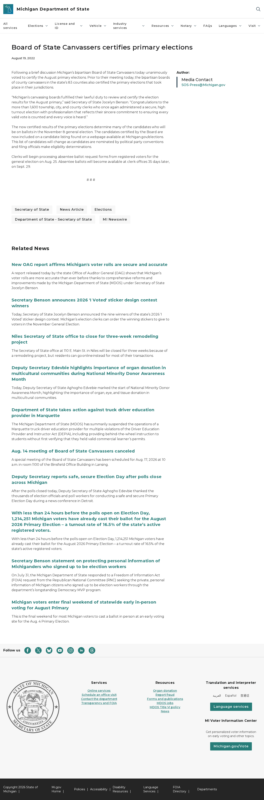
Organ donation (165, 690)
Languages (228, 26)
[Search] (258, 9)
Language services (231, 707)
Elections (35, 26)
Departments (207, 789)
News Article (72, 210)
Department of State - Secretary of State (53, 219)
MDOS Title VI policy (165, 707)
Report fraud (165, 695)
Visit (252, 26)
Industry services (120, 26)
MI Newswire (115, 219)
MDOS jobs (165, 703)
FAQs (207, 26)
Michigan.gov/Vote (231, 746)
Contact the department (99, 699)
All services (10, 26)
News (165, 711)
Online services (99, 690)
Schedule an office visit (99, 695)
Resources (160, 26)
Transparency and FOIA (99, 703)
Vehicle (96, 26)
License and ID (65, 26)
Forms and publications (165, 699)
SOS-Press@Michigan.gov (203, 85)
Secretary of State (32, 210)
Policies (79, 789)
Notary (186, 26)
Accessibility (98, 789)
